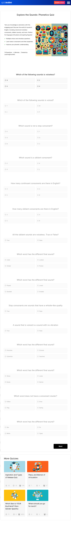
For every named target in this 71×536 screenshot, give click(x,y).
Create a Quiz (59, 2)
